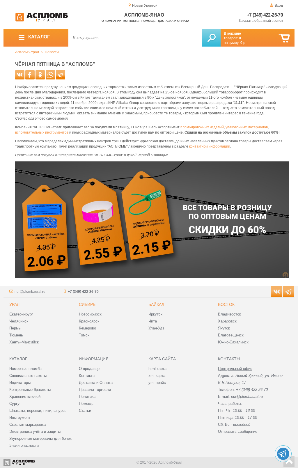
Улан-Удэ (156, 328)
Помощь (148, 20)
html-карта (157, 368)
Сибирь (87, 304)
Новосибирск (90, 314)
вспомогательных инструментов (41, 132)
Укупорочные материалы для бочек (40, 438)
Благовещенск (231, 335)
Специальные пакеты (28, 375)
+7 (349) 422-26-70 (265, 15)
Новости (52, 52)
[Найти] (211, 38)
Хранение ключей (24, 396)
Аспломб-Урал (27, 52)
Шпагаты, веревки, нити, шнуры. (37, 410)
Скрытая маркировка (27, 424)
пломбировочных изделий (202, 127)
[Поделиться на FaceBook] (30, 74)
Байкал (156, 304)
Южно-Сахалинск (233, 342)
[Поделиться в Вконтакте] (19, 74)
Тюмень (16, 335)
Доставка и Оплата (96, 382)
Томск (84, 335)
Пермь (15, 328)
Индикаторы (20, 382)
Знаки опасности (24, 445)
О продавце (89, 368)
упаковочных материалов (247, 127)
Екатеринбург (21, 314)
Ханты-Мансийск (24, 342)
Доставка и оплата (173, 20)
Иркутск (155, 314)
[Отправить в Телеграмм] (60, 74)
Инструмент (19, 417)
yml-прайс (157, 382)
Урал (14, 304)
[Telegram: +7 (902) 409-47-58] (283, 453)
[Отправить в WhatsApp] (50, 74)
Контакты (131, 20)
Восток (226, 304)
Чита (152, 321)
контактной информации (209, 146)
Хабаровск (227, 321)
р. (243, 43)
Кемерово (87, 328)
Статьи (85, 410)
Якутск (224, 328)
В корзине (232, 33)
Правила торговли (95, 389)
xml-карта (156, 375)
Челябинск (18, 321)
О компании (111, 20)
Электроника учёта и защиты (35, 431)
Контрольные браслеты (30, 389)
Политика (87, 396)
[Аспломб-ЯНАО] (41, 20)
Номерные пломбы (25, 368)
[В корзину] (284, 38)
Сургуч (15, 403)
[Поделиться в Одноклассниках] (40, 74)
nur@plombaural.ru (30, 292)
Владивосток (229, 314)
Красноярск (89, 321)
